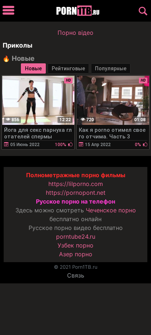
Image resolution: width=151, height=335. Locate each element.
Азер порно (75, 254)
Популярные (110, 68)
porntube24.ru (75, 236)
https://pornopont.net (76, 192)
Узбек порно (75, 245)
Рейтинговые (68, 68)
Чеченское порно (111, 210)
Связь (75, 275)
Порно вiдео (75, 32)
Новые (33, 68)
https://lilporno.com (75, 183)
